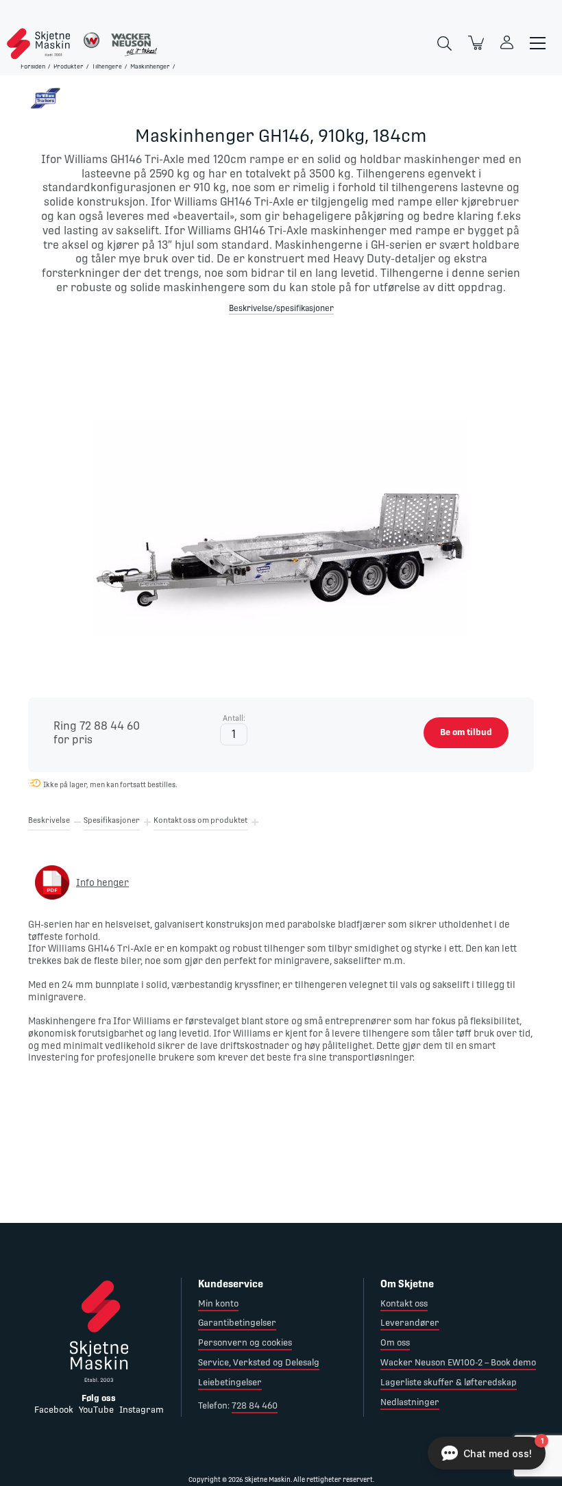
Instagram (141, 1409)
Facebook (53, 1409)
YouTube (96, 1409)
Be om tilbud (466, 732)
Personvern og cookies (245, 1342)
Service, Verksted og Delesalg (258, 1362)
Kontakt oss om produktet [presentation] (200, 820)
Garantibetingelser (237, 1322)
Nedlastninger (409, 1402)
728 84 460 (255, 1405)
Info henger (102, 882)
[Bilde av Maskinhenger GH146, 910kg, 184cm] (281, 503)
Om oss (395, 1342)
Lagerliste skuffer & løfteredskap (448, 1382)
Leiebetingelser (230, 1382)
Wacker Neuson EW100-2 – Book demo (458, 1362)
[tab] (49, 823)
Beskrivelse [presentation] (49, 820)
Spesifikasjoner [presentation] (112, 820)
